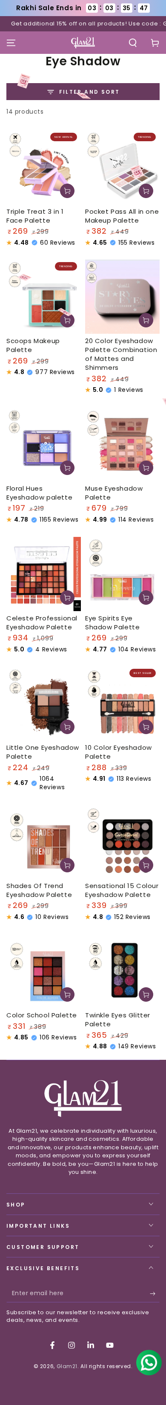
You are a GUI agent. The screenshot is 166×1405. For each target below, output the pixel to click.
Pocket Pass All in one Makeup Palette (122, 216)
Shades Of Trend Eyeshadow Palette (39, 890)
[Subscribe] (155, 1294)
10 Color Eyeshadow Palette (118, 752)
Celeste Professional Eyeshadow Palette (41, 622)
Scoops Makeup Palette (33, 345)
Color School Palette (41, 1015)
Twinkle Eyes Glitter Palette (117, 1019)
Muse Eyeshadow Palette (114, 493)
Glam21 (67, 1366)
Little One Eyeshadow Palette (42, 752)
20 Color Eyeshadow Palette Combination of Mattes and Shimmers (121, 354)
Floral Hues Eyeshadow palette (39, 493)
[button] (133, 43)
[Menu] (11, 43)
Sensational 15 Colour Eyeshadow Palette (122, 890)
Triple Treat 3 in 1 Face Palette (34, 216)
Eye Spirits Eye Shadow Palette (112, 622)
